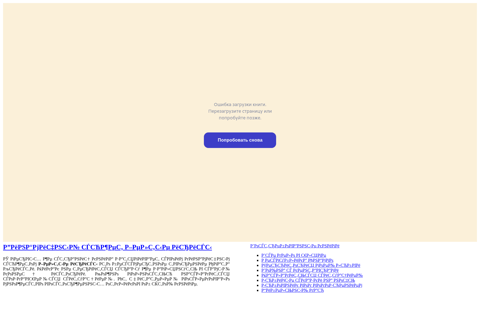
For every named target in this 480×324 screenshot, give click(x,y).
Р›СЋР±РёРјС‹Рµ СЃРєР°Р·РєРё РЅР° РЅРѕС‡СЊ (308, 280)
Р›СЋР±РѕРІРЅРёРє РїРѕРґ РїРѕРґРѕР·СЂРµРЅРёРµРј (311, 285)
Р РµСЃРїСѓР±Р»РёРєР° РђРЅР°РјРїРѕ (297, 260)
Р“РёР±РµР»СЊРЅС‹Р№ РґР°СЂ (292, 290)
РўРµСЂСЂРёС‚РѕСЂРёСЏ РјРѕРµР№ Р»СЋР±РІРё (310, 265)
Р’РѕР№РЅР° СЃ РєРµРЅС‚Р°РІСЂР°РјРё (300, 270)
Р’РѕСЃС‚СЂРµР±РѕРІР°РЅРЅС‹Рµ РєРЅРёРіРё (294, 245)
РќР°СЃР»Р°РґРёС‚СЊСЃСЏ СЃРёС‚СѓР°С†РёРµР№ (312, 275)
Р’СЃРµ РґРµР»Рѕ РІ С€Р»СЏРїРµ (293, 255)
